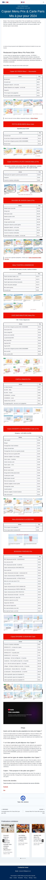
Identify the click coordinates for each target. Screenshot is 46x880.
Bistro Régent (34, 118)
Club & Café (27, 8)
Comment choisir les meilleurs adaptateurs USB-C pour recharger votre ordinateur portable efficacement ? (7, 842)
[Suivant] (43, 840)
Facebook (5, 786)
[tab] (20, 858)
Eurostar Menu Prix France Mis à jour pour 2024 (35, 811)
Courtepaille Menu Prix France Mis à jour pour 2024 (10, 811)
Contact (15, 877)
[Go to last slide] (3, 840)
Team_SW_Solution (8, 852)
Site (4, 790)
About (11, 877)
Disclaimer (20, 877)
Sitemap (30, 877)
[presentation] (7, 828)
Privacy (26, 877)
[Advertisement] (23, 37)
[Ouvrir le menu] (43, 2)
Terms (35, 877)
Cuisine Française (20, 8)
